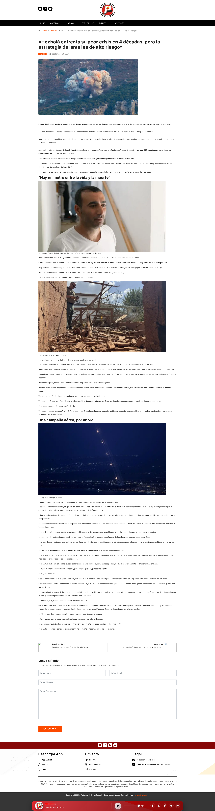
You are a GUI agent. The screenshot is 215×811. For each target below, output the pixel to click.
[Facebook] (152, 805)
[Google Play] (177, 805)
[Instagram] (159, 805)
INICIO (42, 23)
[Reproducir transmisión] (118, 806)
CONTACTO (119, 23)
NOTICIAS (70, 23)
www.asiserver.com (141, 795)
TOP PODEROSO (88, 23)
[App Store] (171, 805)
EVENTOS (103, 23)
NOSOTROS (54, 23)
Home (44, 31)
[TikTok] (165, 805)
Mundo (54, 31)
